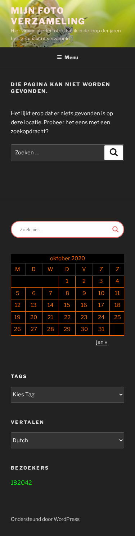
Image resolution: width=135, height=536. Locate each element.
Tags (19, 376)
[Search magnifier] (116, 229)
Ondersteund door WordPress (45, 519)
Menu (71, 57)
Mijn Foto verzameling (48, 16)
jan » (101, 342)
